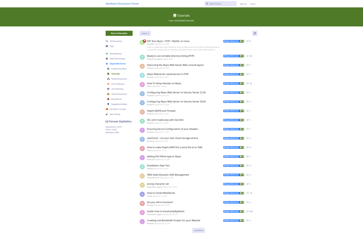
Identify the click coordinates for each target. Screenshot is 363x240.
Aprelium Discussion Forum (122, 3)
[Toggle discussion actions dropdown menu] (256, 41)
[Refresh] (254, 33)
